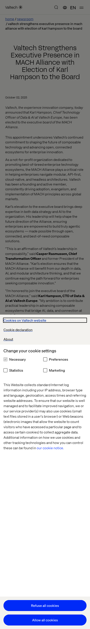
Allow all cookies (45, 620)
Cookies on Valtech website (24, 320)
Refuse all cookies (45, 605)
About (8, 339)
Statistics (16, 370)
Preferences (58, 359)
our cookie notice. (50, 447)
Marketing (57, 370)
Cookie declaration (18, 330)
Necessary (17, 359)
